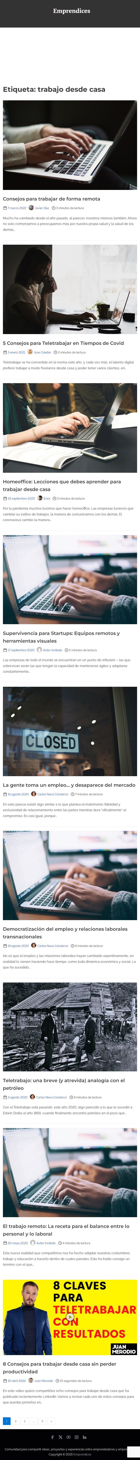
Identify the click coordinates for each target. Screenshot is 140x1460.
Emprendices (82, 1454)
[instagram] (76, 1438)
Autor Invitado (52, 650)
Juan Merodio (43, 1381)
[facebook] (52, 1438)
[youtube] (68, 1438)
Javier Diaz (42, 208)
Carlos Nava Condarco (52, 794)
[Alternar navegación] (70, 23)
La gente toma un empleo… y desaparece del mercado (69, 785)
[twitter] (60, 1438)
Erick (47, 498)
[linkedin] (84, 1438)
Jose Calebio (42, 352)
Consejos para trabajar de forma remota (51, 199)
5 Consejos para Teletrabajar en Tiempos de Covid (63, 343)
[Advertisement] (70, 54)
